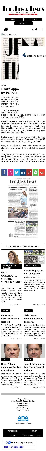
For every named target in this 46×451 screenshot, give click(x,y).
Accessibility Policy (33, 435)
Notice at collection (13, 447)
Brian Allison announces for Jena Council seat (11, 367)
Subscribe (33, 19)
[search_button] (32, 30)
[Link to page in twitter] (17, 172)
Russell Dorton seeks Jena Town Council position (34, 367)
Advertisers (13, 431)
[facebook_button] (36, 30)
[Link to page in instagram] (10, 172)
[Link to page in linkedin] (23, 172)
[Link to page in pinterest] (29, 172)
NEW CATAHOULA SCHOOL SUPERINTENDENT (11, 279)
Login (13, 19)
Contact (33, 431)
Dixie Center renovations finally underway (33, 318)
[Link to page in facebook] (4, 172)
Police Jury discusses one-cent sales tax (10, 318)
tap (40, 30)
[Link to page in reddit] (42, 172)
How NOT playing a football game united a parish (33, 273)
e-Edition (23, 23)
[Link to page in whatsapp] (35, 172)
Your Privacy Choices (21, 442)
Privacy (13, 435)
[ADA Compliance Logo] (23, 421)
